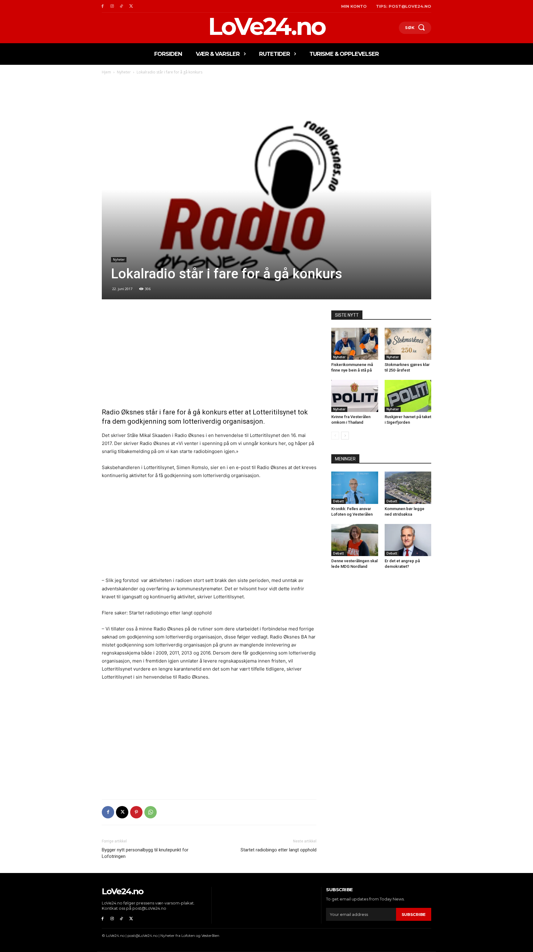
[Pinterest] (136, 812)
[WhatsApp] (150, 812)
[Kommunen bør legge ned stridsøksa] (408, 488)
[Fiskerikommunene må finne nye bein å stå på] (354, 344)
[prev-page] (335, 435)
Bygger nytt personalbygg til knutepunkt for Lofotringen (145, 853)
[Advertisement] (209, 356)
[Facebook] (102, 6)
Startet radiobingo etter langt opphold (278, 850)
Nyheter (124, 72)
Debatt (338, 501)
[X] (131, 6)
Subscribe (414, 914)
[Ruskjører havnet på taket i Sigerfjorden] (408, 396)
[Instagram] (112, 6)
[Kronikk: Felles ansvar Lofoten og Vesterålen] (354, 488)
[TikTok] (121, 6)
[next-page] (345, 435)
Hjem (106, 72)
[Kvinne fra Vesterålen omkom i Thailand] (354, 396)
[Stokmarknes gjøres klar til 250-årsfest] (408, 344)
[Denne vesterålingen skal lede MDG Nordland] (354, 540)
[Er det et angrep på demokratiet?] (408, 540)
